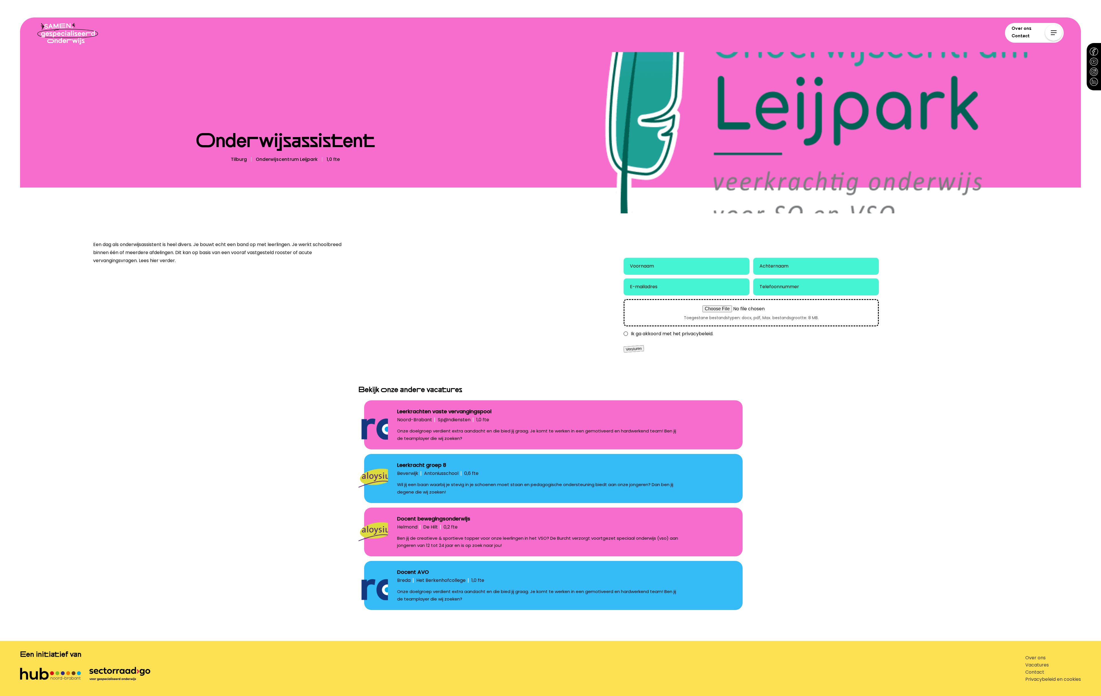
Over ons (1021, 28)
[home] (67, 34)
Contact (1021, 35)
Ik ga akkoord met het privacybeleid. (672, 333)
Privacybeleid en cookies (1053, 679)
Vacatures (1037, 665)
